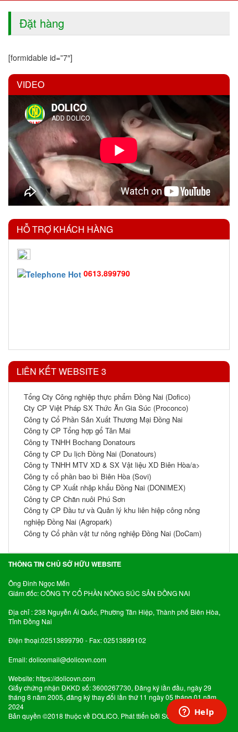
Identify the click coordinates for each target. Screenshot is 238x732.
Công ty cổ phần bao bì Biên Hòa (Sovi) (87, 476)
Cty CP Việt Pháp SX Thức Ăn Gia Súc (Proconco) (106, 407)
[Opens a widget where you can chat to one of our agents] (196, 712)
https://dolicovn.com (65, 678)
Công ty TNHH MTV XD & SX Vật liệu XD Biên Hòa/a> (112, 464)
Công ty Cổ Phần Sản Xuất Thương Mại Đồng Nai (103, 419)
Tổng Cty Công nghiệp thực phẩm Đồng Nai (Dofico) (107, 396)
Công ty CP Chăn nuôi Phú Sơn (74, 499)
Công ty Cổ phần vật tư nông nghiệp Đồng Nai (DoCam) (112, 533)
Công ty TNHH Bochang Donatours (80, 442)
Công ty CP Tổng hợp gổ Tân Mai (77, 430)
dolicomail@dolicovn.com (67, 659)
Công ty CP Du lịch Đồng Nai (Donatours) (90, 453)
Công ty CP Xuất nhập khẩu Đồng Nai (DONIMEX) (104, 487)
